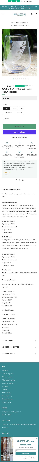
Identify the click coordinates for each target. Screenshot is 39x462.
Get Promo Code (25, 453)
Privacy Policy (6, 402)
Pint (22, 108)
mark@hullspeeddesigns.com (11, 412)
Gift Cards (5, 386)
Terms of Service (7, 399)
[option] (19, 52)
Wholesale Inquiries (8, 380)
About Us (5, 370)
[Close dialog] (37, 438)
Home (12, 22)
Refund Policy (6, 393)
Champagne (8, 112)
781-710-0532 (6, 415)
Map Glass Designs (21, 22)
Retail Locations (7, 377)
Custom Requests (7, 374)
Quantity (6, 119)
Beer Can (19, 112)
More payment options (19, 137)
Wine (14, 108)
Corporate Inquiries (8, 383)
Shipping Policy (7, 396)
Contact (4, 389)
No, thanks (26, 458)
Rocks (6, 108)
